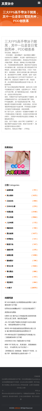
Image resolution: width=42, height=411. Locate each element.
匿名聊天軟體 (13, 396)
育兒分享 (22, 266)
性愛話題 (22, 212)
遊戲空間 (22, 250)
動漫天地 (22, 244)
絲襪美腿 (22, 190)
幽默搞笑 (22, 228)
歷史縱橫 (22, 233)
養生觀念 (22, 271)
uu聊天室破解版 (34, 385)
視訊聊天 (22, 282)
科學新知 (22, 239)
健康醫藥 (22, 277)
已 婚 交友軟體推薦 (25, 396)
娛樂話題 (22, 255)
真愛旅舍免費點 (10, 312)
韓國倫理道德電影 (29, 393)
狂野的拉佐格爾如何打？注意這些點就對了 (20, 309)
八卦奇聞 (22, 223)
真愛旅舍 (17, 408)
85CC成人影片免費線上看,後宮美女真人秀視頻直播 (21, 383)
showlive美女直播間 (26, 382)
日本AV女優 (22, 206)
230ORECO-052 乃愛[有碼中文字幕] (17, 341)
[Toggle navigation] (39, 2)
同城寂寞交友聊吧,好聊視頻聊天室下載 (21, 377)
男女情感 (22, 217)
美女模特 (22, 195)
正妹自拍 (22, 201)
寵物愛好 (22, 261)
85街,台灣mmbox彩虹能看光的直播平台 (21, 392)
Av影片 (22, 288)
